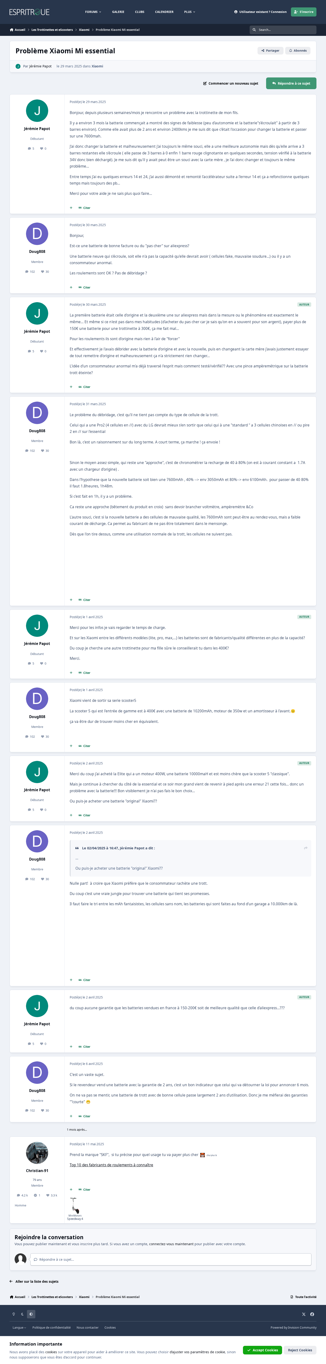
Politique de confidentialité (51, 1328)
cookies (51, 1352)
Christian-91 (37, 1170)
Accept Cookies (265, 1350)
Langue (18, 1328)
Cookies (110, 1328)
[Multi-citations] (71, 208)
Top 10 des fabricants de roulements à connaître (111, 1165)
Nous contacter (88, 1328)
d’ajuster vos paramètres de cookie (197, 1352)
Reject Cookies (300, 1350)
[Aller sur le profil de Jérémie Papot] (18, 66)
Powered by (293, 1328)
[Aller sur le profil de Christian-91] (37, 1153)
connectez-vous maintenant (171, 1244)
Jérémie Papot (40, 66)
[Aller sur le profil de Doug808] (37, 234)
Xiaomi (97, 66)
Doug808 (37, 251)
